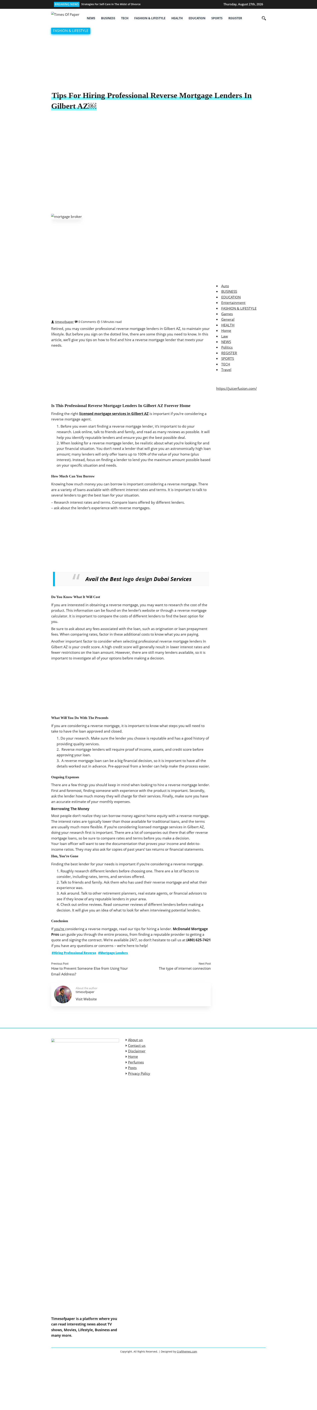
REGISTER (235, 18)
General (227, 319)
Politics (227, 347)
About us (135, 1039)
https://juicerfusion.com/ (236, 388)
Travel (226, 369)
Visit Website (86, 999)
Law (224, 336)
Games (227, 314)
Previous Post (59, 963)
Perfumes (136, 1062)
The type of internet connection (185, 968)
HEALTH (177, 18)
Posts (132, 1067)
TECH (124, 18)
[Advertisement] (158, 63)
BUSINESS (108, 18)
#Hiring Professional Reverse (74, 953)
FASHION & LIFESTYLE (149, 18)
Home (226, 330)
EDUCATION (197, 18)
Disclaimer (136, 1051)
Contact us (136, 1045)
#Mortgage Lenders (113, 953)
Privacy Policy (139, 1073)
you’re (59, 929)
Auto (225, 286)
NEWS (91, 18)
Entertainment (233, 302)
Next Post (205, 963)
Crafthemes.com (187, 1351)
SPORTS (217, 18)
